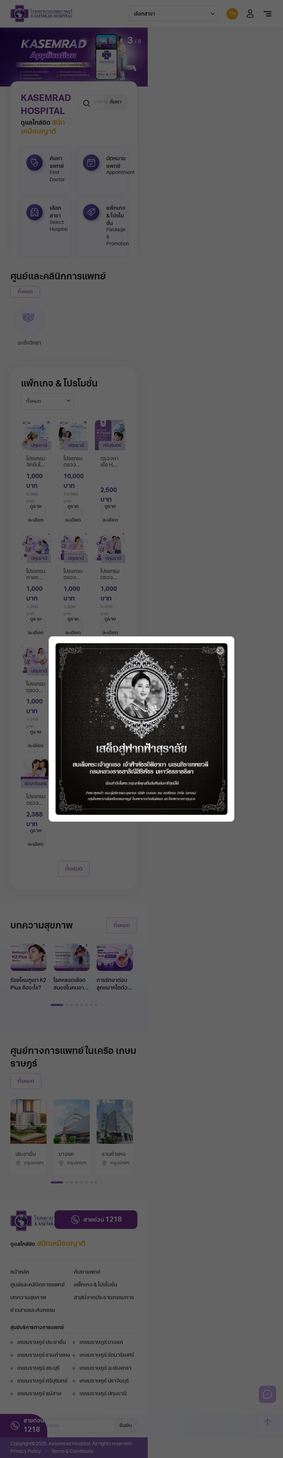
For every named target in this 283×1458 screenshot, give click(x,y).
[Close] (220, 651)
